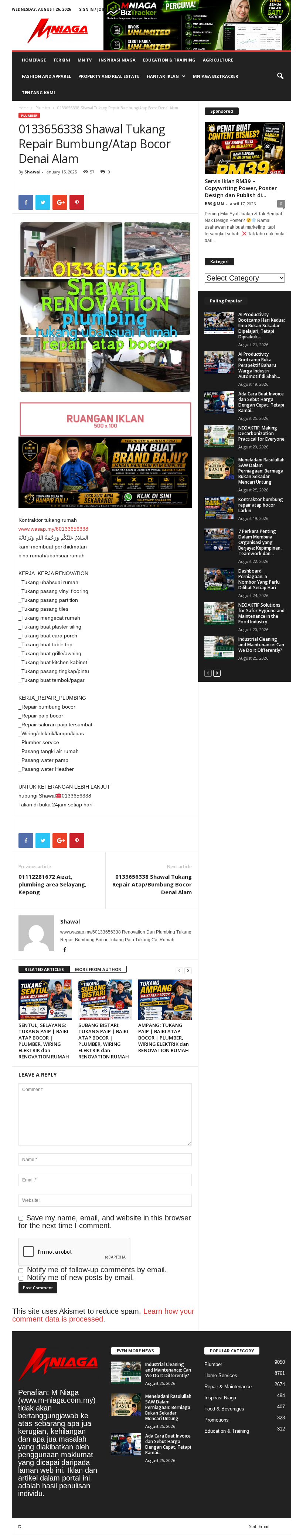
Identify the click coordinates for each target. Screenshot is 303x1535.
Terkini (61, 60)
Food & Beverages (224, 1409)
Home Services (220, 1375)
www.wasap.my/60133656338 (53, 529)
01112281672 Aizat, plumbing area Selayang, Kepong (52, 884)
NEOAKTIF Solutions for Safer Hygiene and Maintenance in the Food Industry (261, 613)
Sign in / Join (92, 9)
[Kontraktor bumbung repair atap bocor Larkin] (219, 508)
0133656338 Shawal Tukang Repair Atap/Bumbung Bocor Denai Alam (152, 884)
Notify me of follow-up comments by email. (97, 1270)
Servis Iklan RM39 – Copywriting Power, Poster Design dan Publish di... (241, 188)
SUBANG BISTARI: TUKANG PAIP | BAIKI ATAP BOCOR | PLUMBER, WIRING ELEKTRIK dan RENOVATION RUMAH (103, 1041)
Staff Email (124, 9)
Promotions (216, 1420)
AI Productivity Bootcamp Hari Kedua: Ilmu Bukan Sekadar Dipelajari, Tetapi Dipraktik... (261, 325)
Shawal (32, 172)
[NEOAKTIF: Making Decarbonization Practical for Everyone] (219, 436)
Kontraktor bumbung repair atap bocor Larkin (260, 505)
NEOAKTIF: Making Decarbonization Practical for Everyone (261, 433)
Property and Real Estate (108, 76)
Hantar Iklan (163, 76)
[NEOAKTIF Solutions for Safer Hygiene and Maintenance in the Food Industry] (219, 613)
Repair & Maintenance (228, 1386)
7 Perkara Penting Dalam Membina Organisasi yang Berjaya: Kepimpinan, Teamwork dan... (260, 542)
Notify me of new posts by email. (80, 1277)
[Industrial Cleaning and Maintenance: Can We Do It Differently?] (219, 647)
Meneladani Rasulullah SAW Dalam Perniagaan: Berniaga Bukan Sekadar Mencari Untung (261, 471)
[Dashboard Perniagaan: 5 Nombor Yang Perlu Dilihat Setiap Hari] (219, 579)
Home (23, 107)
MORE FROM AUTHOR (98, 969)
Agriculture (218, 60)
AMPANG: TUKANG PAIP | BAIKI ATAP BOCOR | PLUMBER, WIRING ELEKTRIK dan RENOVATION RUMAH (163, 1038)
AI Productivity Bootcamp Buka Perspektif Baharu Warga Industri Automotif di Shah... (259, 365)
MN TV (85, 60)
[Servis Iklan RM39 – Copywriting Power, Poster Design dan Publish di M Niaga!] (245, 148)
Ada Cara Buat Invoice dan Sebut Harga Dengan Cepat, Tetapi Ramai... (261, 402)
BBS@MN (214, 203)
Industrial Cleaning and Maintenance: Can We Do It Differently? (261, 644)
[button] (280, 76)
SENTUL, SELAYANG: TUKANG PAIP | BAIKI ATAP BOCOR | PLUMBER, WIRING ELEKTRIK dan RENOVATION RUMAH (43, 1041)
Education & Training (169, 60)
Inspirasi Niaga (117, 60)
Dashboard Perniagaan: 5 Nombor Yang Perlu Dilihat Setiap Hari (259, 579)
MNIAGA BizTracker (215, 76)
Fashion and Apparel (46, 76)
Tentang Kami (38, 92)
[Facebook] (64, 950)
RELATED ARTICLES (44, 969)
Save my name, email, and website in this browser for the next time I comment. (104, 1222)
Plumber (42, 107)
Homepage (34, 60)
